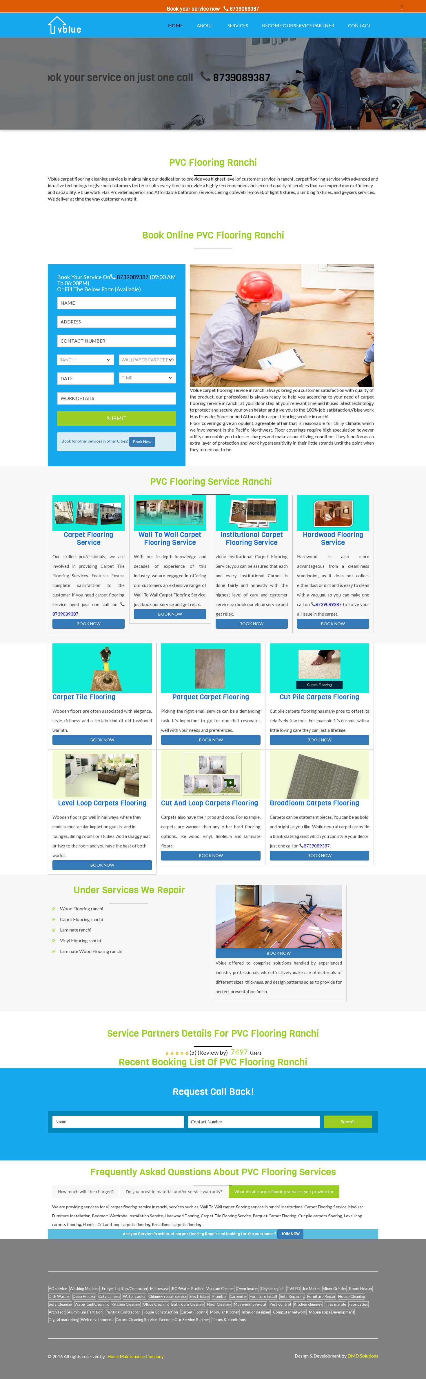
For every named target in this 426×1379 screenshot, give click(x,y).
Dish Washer (59, 1296)
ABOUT (205, 25)
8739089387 (204, 77)
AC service (58, 1288)
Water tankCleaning (91, 1304)
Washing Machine (84, 1288)
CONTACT (359, 25)
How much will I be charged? (86, 1191)
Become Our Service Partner (184, 1319)
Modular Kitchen (224, 1312)
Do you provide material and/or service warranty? (174, 1191)
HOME (175, 25)
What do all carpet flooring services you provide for (284, 1191)
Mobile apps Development (331, 1312)
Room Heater (360, 1288)
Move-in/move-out (250, 1304)
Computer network (289, 1312)
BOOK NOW (89, 623)
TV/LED (293, 1288)
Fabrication (358, 1304)
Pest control (280, 1304)
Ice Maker (311, 1288)
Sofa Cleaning (60, 1304)
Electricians (200, 1296)
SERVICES (237, 25)
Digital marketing (63, 1319)
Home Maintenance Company (136, 1356)
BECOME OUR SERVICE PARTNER (298, 25)
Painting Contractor (122, 1312)
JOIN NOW (290, 1234)
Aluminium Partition (85, 1312)
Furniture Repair (321, 1296)
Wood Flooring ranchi (81, 908)
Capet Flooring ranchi (81, 919)
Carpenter (238, 1296)
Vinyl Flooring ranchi (80, 940)
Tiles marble (335, 1304)
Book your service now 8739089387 (213, 9)
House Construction (160, 1312)
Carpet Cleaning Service (136, 1319)
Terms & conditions (229, 1319)
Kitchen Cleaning (125, 1304)
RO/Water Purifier (188, 1288)
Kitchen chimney (308, 1304)
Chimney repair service (167, 1296)
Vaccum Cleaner (220, 1288)
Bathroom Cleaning (187, 1304)
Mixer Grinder (334, 1288)
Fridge (107, 1288)
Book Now (142, 441)
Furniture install (263, 1296)
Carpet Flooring (194, 1312)
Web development (97, 1319)
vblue (70, 30)
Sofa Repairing (292, 1296)
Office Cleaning (156, 1304)
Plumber (219, 1296)
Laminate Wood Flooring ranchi (91, 951)
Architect (57, 1312)
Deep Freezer (84, 1296)
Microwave (159, 1288)
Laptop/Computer (131, 1288)
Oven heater (247, 1288)
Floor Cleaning (219, 1304)
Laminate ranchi (75, 929)
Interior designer (256, 1312)
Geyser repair (272, 1288)
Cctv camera (109, 1296)
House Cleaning (351, 1296)
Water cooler (134, 1296)
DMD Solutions (362, 1355)
